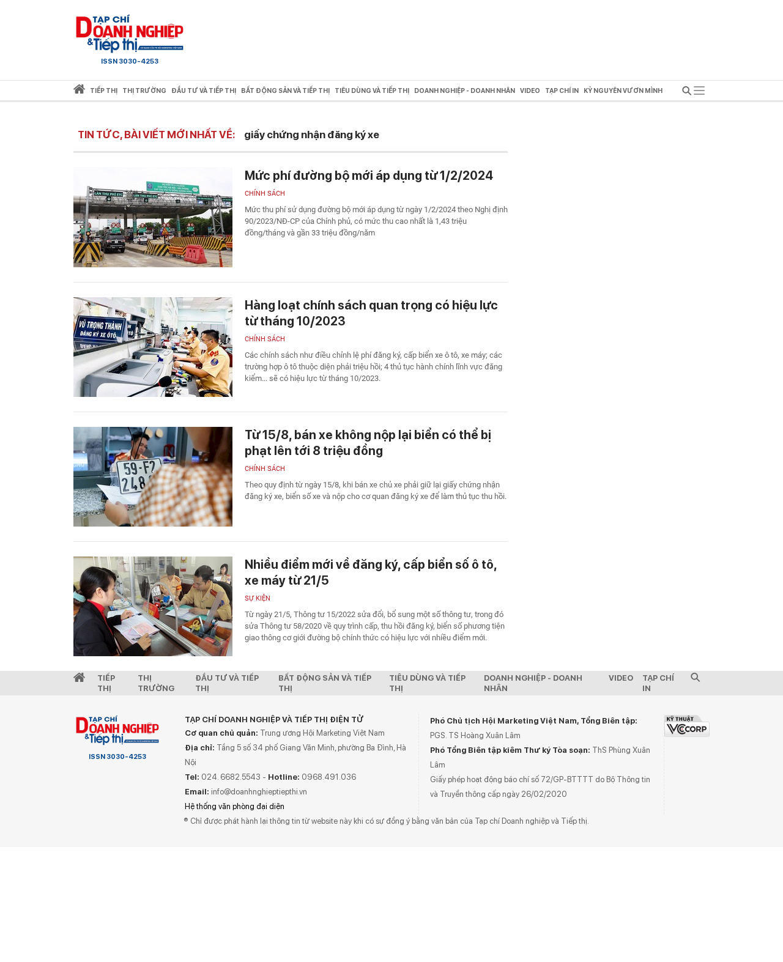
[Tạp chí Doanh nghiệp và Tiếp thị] (129, 33)
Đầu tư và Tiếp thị (227, 683)
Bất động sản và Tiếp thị (324, 683)
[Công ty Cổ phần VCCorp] (687, 726)
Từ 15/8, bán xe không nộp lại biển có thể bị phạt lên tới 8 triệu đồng (368, 442)
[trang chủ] (79, 91)
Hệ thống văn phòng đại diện (234, 806)
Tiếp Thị (106, 683)
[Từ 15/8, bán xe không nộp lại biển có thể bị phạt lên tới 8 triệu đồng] (152, 477)
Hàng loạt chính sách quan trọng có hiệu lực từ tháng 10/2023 (371, 313)
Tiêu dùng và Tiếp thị (427, 683)
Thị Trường (156, 683)
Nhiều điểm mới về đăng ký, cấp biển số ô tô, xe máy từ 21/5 (371, 572)
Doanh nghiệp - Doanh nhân (533, 683)
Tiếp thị (103, 91)
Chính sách (265, 194)
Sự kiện (257, 598)
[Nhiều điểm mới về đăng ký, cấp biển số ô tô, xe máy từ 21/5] (152, 606)
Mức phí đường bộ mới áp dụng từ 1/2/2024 (369, 175)
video (530, 91)
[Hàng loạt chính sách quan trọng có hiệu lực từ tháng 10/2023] (152, 347)
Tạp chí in (562, 91)
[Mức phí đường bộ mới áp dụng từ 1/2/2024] (152, 217)
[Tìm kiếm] (687, 92)
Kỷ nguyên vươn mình (623, 91)
